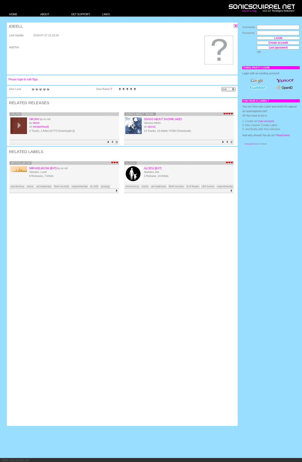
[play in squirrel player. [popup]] (228, 89)
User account (266, 121)
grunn (16, 114)
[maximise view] (235, 26)
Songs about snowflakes (163, 119)
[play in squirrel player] (18, 125)
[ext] (53, 168)
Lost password (278, 47)
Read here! (283, 135)
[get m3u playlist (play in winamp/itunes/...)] (117, 142)
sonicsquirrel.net (251, 144)
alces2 (152, 126)
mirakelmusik (41, 126)
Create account (278, 42)
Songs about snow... (140, 114)
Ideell (36, 123)
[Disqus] (120, 252)
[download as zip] (113, 142)
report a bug (249, 10)
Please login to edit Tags (23, 79)
